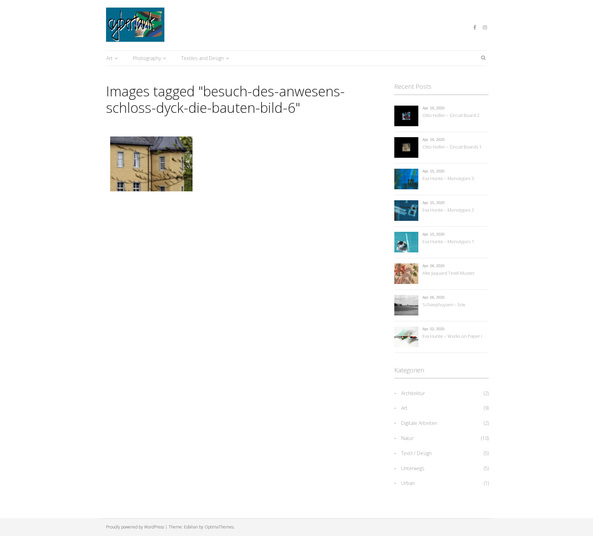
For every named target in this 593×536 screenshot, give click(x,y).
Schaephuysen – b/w (443, 304)
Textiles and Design (202, 58)
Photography (147, 58)
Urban (408, 483)
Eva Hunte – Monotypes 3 (448, 178)
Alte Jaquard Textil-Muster (448, 273)
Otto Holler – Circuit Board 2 (450, 115)
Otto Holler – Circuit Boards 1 (451, 147)
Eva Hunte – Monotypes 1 (448, 241)
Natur (407, 438)
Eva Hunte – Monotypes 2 (448, 210)
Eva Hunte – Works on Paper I (452, 336)
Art (109, 58)
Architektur (413, 393)
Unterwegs (413, 468)
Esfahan (191, 527)
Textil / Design (416, 453)
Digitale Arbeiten (419, 423)
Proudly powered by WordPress (135, 527)
